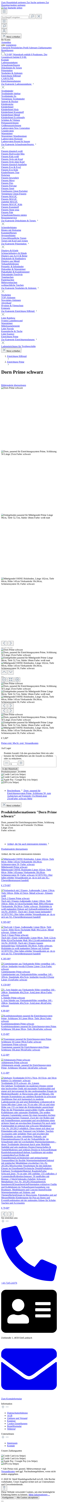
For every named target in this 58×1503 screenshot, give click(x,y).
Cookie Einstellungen (17, 1423)
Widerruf (11, 1429)
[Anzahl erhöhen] (21, 763)
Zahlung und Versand (17, 1418)
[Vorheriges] (4, 643)
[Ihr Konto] (4, 31)
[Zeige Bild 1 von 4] (2, 647)
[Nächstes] (11, 643)
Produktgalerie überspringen (14, 849)
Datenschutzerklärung (17, 1413)
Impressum (12, 1443)
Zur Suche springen (36, 2)
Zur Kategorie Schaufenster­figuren (17, 144)
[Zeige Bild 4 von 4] (11, 647)
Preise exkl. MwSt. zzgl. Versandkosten (19, 743)
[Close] (2, 676)
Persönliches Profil (20, 47)
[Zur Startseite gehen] (11, 8)
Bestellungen (7, 50)
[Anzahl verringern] (7, 763)
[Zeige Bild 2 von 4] (5, 647)
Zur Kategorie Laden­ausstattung (16, 84)
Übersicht (6, 47)
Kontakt (5, 60)
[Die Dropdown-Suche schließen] (39, 16)
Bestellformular (14, 1426)
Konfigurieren (8, 1497)
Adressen (33, 47)
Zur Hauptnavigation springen (25, 3)
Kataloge (11, 1421)
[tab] (29, 794)
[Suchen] (32, 16)
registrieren (11, 45)
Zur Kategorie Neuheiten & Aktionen (19, 288)
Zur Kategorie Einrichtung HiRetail (18, 311)
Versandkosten (8, 1471)
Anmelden (6, 42)
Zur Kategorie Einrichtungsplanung (18, 339)
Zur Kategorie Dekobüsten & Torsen (18, 220)
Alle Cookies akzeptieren (27, 1497)
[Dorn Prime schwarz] (12, 388)
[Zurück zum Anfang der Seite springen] (4, 1488)
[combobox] (15, 17)
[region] (29, 560)
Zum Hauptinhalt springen (13, 2)
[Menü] (4, 11)
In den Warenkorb (10, 769)
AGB (9, 1415)
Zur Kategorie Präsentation (14, 243)
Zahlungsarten (45, 47)
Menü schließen (13, 37)
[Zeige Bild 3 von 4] (8, 647)
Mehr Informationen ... (39, 1494)
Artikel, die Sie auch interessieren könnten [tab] (27, 844)
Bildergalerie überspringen (13, 385)
